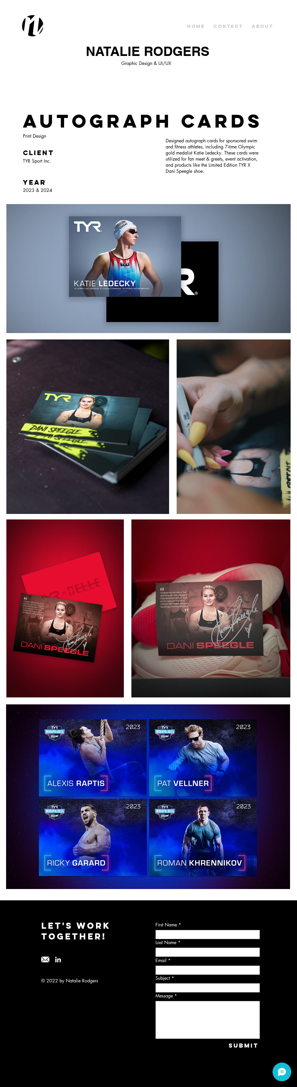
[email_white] (45, 959)
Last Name (165, 942)
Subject (162, 978)
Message (164, 996)
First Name (166, 925)
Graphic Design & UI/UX (146, 63)
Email (160, 960)
